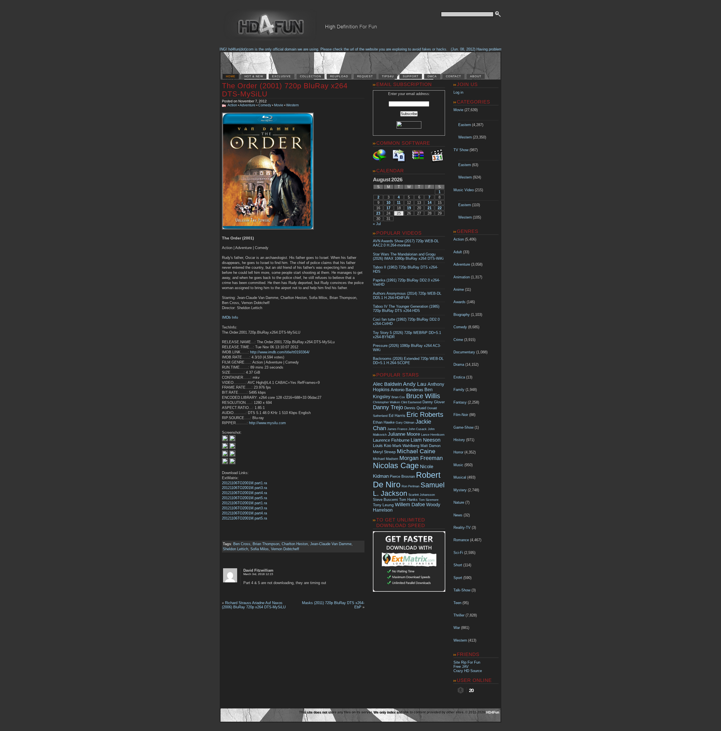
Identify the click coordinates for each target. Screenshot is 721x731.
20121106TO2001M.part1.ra (244, 483)
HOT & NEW (253, 76)
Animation (461, 277)
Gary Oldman (405, 422)
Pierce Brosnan (402, 476)
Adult (457, 252)
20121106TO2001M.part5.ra (244, 498)
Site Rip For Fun (466, 662)
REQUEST (365, 76)
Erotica (459, 377)
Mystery (460, 490)
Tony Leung (383, 505)
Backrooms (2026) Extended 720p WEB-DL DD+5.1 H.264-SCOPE (408, 360)
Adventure (247, 105)
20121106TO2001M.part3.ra (244, 488)
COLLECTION (310, 76)
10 (388, 203)
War (456, 628)
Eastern (464, 125)
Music (458, 465)
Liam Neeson (425, 440)
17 (388, 208)
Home (230, 76)
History (459, 440)
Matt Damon (430, 446)
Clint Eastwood (411, 402)
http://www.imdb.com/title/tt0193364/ (280, 352)
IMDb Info (230, 317)
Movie (278, 105)
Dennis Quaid (415, 408)
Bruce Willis (423, 396)
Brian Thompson (266, 544)
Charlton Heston (295, 544)
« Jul (377, 224)
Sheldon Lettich (235, 549)
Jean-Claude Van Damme (330, 544)
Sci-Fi (458, 553)
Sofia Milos (259, 549)
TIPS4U (388, 76)
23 (378, 213)
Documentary (464, 352)
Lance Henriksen (432, 434)
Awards (459, 302)
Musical (459, 477)
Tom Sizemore (429, 499)
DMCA (432, 76)
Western (292, 105)
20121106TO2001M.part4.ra (244, 493)
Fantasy (460, 402)
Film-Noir (460, 415)
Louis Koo (382, 445)
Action (232, 105)
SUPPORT (411, 76)
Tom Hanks (408, 499)
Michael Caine (416, 451)
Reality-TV (462, 527)
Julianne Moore (404, 434)
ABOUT (475, 76)
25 (399, 213)
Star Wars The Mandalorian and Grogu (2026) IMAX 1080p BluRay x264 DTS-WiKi (408, 256)
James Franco (397, 429)
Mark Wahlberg (405, 446)
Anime (458, 289)
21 (429, 208)
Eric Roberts (424, 414)
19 (409, 208)
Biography (461, 314)
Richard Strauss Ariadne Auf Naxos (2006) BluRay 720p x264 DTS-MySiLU (254, 605)
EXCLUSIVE (281, 76)
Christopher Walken (386, 402)
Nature (458, 502)
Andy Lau (414, 384)
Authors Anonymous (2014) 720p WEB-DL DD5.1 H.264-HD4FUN (407, 295)
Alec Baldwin (387, 384)
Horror (458, 452)
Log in (458, 92)
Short (457, 565)
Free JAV (461, 666)
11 (398, 203)
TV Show (460, 150)
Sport (457, 578)
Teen (457, 603)
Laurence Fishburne (391, 440)
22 (440, 208)
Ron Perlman (410, 486)
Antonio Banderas (407, 389)
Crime (458, 340)
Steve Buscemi (385, 500)
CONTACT (453, 76)
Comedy (264, 105)
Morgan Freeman (421, 458)
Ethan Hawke (384, 422)
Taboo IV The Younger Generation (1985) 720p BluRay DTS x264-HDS (406, 308)
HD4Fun (492, 712)
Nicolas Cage (396, 465)
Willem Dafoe (410, 504)
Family (458, 389)
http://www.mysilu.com (267, 423)
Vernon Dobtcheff (285, 549)
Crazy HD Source (467, 671)
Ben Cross (241, 544)
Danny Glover (433, 402)
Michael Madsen (385, 459)
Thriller (458, 615)
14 (429, 203)
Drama (458, 364)
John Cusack (417, 429)
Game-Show (463, 427)
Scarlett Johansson (421, 494)
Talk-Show (461, 590)
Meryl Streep (384, 452)
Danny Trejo (388, 407)
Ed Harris (397, 415)
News (457, 515)
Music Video (463, 190)
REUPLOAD (339, 76)
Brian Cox (398, 397)
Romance (461, 540)
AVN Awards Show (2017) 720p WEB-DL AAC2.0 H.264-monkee (406, 243)
